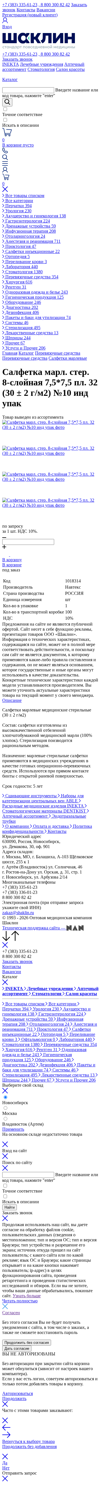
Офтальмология (37, 1039)
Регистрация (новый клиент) (30, 14)
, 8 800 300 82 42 (54, 4)
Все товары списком (24, 195)
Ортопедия (17, 256)
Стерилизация (22, 327)
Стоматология (41, 69)
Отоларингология (24, 236)
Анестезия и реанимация (32, 241)
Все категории (18, 200)
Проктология (20, 246)
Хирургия (18, 282)
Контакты (26, 9)
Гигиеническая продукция (34, 297)
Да (4, 1462)
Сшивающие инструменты (31, 795)
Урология (17, 210)
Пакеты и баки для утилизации (37, 317)
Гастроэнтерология (27, 221)
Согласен (11, 1312)
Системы (16, 322)
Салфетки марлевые (68, 358)
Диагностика (21, 307)
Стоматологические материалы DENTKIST (44, 811)
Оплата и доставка (51, 826)
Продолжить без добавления (29, 1446)
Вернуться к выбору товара (28, 1441)
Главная (9, 353)
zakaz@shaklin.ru (18, 912)
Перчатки (18, 205)
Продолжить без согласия (26, 1342)
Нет (6, 1468)
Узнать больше (27, 1295)
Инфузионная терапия (30, 231)
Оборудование (22, 302)
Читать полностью (20, 1300)
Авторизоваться (17, 1393)
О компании (17, 826)
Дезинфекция (21, 312)
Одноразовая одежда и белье (36, 292)
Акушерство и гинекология (35, 215)
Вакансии (45, 9)
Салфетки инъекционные (32, 251)
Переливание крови (25, 261)
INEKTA (10, 64)
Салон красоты (70, 69)
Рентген (15, 287)
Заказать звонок (17, 59)
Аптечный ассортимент (25, 816)
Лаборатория (21, 266)
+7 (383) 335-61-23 (19, 4)
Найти (9, 1207)
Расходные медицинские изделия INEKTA (43, 805)
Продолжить (14, 1398)
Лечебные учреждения (41, 64)
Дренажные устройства (30, 226)
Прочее (14, 342)
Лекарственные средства (31, 332)
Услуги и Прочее (24, 348)
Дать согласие (16, 1348)
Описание (12, 700)
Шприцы (17, 337)
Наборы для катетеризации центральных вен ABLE (43, 798)
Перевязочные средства (31, 276)
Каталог (26, 353)
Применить (13, 1129)
